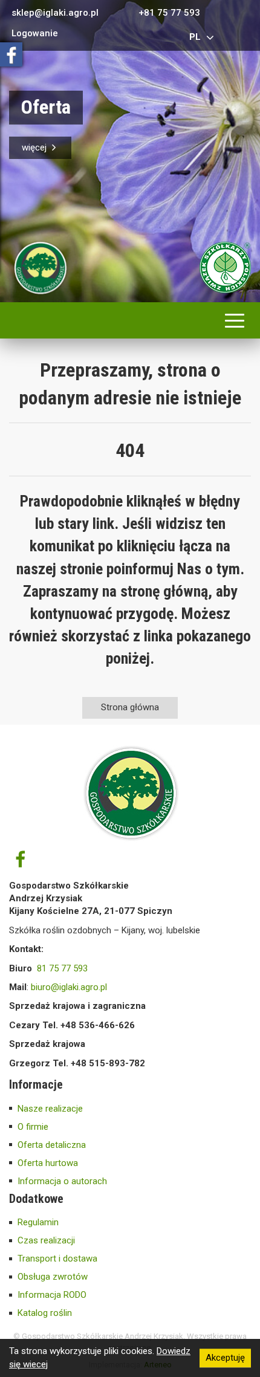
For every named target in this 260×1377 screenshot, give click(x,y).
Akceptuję (225, 1357)
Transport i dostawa (57, 1258)
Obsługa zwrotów (53, 1276)
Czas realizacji (46, 1240)
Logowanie (34, 33)
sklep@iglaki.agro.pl (55, 13)
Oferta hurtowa (48, 1163)
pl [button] (196, 36)
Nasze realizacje (50, 1108)
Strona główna (130, 707)
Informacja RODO (52, 1294)
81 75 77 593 (62, 968)
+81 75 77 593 (169, 13)
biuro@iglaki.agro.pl (69, 987)
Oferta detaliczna (52, 1144)
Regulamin (38, 1222)
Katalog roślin (45, 1312)
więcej (35, 147)
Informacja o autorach (62, 1181)
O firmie (33, 1126)
